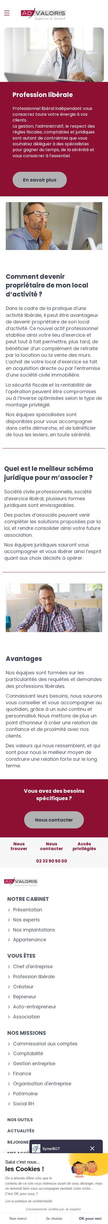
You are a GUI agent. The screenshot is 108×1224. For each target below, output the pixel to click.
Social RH (23, 1104)
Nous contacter (54, 820)
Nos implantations (34, 930)
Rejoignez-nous (26, 1142)
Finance (22, 1074)
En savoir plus (39, 180)
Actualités (20, 1131)
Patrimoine (25, 1094)
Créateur (23, 987)
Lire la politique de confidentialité (28, 1201)
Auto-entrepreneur (34, 1007)
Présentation (27, 910)
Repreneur (24, 997)
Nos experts (26, 920)
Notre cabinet (28, 899)
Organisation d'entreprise (42, 1084)
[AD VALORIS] (43, 13)
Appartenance (29, 940)
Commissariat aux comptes (45, 1044)
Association (26, 1017)
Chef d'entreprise (33, 967)
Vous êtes (21, 955)
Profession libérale (34, 977)
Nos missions (26, 1033)
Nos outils (20, 1120)
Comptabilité (28, 1054)
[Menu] (6, 13)
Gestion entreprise (34, 1064)
